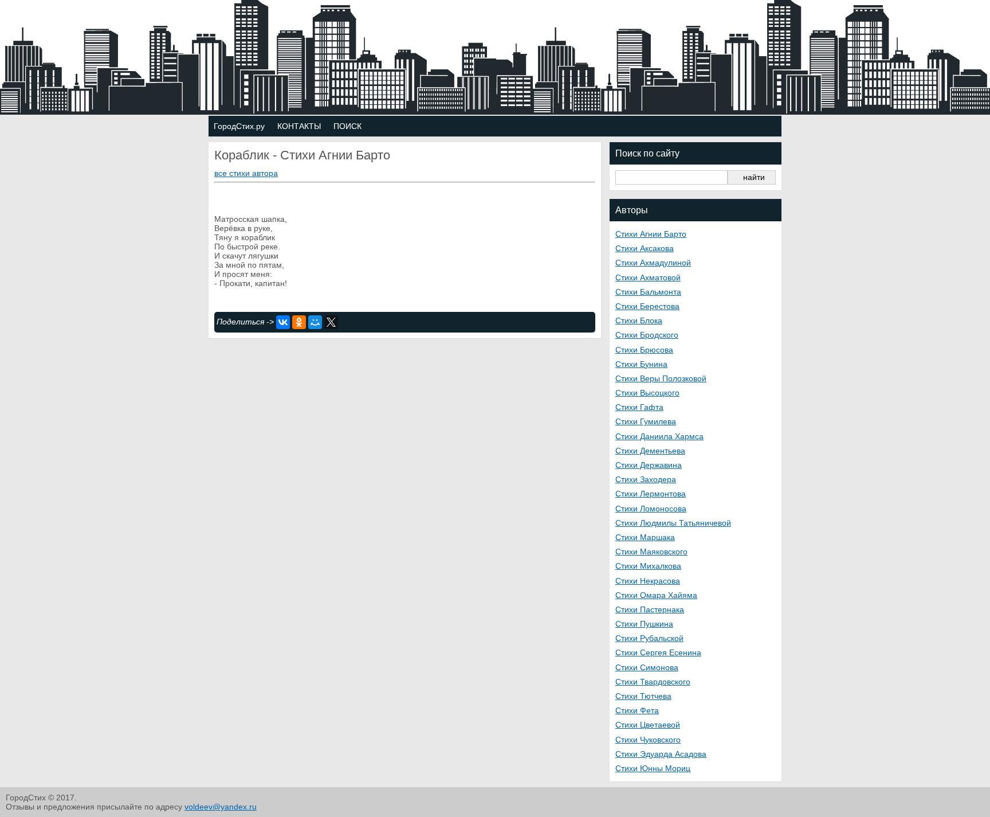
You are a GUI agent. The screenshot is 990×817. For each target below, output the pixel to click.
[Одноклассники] (299, 322)
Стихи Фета (637, 710)
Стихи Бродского (646, 334)
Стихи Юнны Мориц (652, 768)
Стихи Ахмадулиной (653, 262)
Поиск (347, 126)
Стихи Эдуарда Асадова (660, 754)
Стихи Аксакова (644, 248)
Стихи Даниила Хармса (659, 436)
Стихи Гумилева (645, 421)
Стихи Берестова (647, 306)
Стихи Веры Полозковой (660, 378)
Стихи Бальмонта (648, 291)
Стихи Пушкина (644, 623)
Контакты (299, 126)
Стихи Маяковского (651, 551)
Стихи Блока (638, 320)
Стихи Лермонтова (650, 493)
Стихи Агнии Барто (650, 234)
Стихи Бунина (641, 364)
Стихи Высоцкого (647, 392)
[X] (331, 322)
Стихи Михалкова (648, 565)
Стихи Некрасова (647, 580)
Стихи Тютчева (643, 696)
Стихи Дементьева (650, 450)
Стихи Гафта (639, 407)
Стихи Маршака (645, 537)
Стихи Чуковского (648, 739)
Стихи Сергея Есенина (658, 652)
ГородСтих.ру (239, 126)
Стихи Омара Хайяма (656, 595)
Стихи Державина (648, 465)
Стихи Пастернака (649, 609)
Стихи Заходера (645, 479)
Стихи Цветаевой (647, 724)
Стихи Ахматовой (648, 277)
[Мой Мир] (315, 322)
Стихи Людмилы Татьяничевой (673, 522)
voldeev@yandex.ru (220, 806)
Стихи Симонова (646, 667)
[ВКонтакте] (283, 322)
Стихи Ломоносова (650, 508)
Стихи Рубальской (649, 638)
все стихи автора (246, 173)
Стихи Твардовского (652, 681)
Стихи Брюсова (644, 349)
